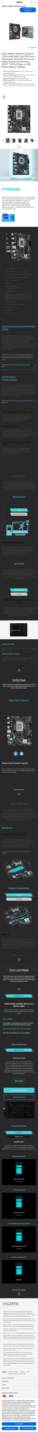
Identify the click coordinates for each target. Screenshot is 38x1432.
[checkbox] (32, 47)
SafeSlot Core (19, 1137)
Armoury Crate (18, 1050)
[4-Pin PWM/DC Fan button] (21, 753)
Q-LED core (18, 1132)
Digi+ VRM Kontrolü (19, 514)
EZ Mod (19, 594)
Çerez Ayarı (19, 1424)
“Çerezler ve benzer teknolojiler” (10, 1420)
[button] (3, 2)
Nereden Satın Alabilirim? (28, 10)
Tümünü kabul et (27, 1428)
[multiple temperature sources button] (15, 753)
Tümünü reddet (10, 1428)
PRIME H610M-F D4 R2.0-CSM (14, 6)
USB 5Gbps (19, 899)
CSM (27, 1372)
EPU (19, 510)
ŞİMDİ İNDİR (19, 1081)
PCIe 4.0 (19, 895)
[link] (19, 2)
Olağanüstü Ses (19, 996)
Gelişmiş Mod (19, 590)
